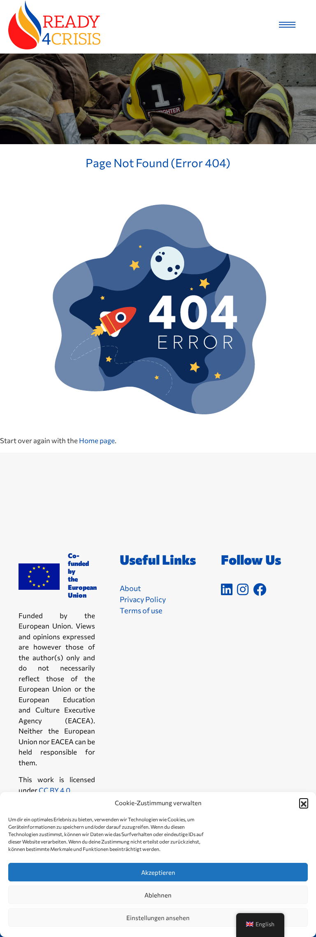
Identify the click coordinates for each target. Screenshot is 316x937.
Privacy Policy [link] (143, 599)
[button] (304, 803)
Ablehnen (158, 895)
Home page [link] (97, 440)
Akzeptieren (158, 872)
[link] (50, 24)
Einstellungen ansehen (158, 917)
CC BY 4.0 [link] (54, 790)
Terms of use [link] (141, 610)
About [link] (130, 588)
